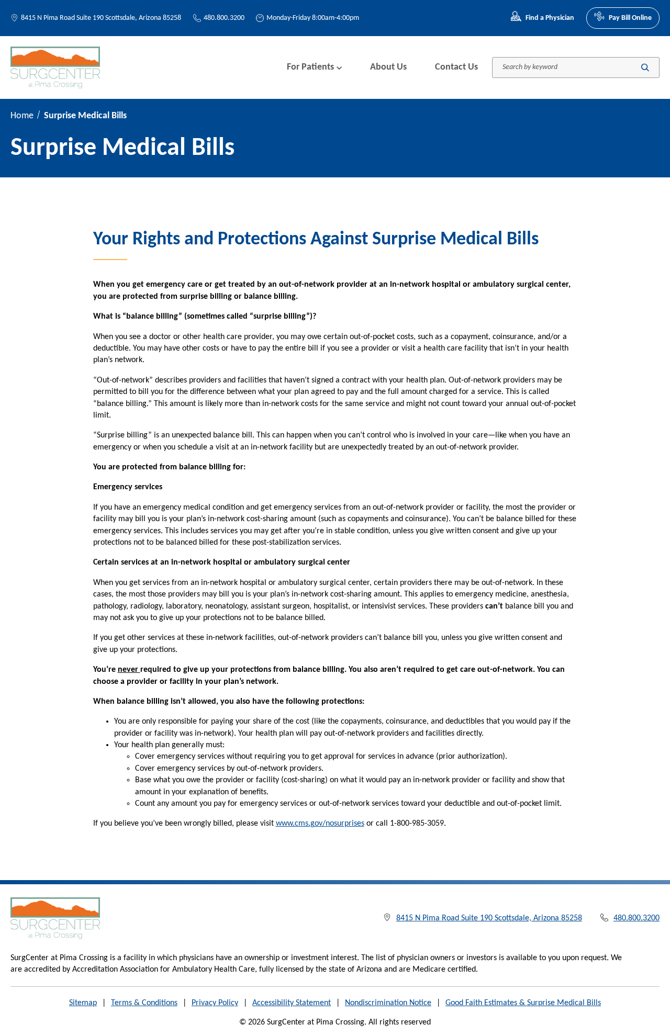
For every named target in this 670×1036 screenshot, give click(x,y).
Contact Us (456, 67)
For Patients (310, 67)
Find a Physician (550, 18)
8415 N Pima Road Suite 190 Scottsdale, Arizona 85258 (101, 18)
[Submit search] (645, 67)
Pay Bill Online (630, 18)
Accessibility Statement (291, 1003)
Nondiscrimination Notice (388, 1003)
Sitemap (83, 1003)
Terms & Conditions (144, 1003)
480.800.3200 (224, 18)
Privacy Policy (215, 1003)
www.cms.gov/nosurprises (320, 823)
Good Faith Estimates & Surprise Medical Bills (523, 1003)
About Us (388, 67)
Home (22, 116)
